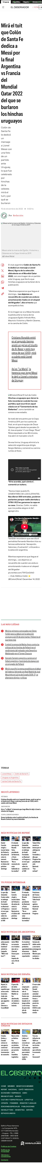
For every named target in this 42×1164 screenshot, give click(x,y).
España (29, 1110)
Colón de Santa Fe (21, 774)
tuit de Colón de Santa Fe (11, 781)
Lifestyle (29, 1100)
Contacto (4, 1160)
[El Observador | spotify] (35, 1078)
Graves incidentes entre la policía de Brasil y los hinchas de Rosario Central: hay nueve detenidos (19, 818)
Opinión (4, 1103)
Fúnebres (14, 1103)
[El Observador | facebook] (31, 1074)
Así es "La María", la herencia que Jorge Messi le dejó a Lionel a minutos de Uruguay (21, 810)
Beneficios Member (24, 1086)
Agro (24, 1093)
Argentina (20, 1110)
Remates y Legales (28, 1103)
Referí (4, 1089)
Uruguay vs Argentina (10, 778)
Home (3, 1086)
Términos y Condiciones (6, 1155)
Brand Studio (7, 1096)
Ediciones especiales (10, 1106)
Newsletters (7, 1110)
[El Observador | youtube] (40, 1074)
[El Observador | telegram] (40, 1078)
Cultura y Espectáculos (12, 1100)
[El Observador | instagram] (36, 1074)
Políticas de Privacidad (5, 1150)
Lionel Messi (7, 774)
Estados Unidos (8, 1113)
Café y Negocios (26, 1089)
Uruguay (6, 2)
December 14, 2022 (31, 579)
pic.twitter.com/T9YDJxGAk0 (21, 573)
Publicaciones (27, 1106)
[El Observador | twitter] (27, 1074)
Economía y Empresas (11, 1093)
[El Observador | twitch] (40, 1082)
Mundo (18, 1096)
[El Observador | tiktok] (25, 1078)
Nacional (12, 1089)
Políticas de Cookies (8, 1146)
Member (11, 1086)
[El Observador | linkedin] (30, 1078)
